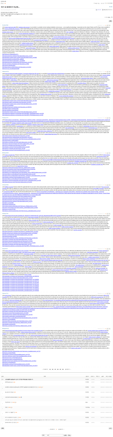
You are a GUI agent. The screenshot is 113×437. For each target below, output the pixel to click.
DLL (18, 119)
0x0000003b (20, 126)
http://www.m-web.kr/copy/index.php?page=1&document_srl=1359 (18, 143)
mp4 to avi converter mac (16, 300)
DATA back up (8, 382)
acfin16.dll (71, 159)
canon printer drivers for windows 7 (20, 83)
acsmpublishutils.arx (40, 121)
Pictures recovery (37, 262)
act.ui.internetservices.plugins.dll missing (92, 306)
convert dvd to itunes (101, 156)
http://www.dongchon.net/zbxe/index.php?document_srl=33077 (17, 137)
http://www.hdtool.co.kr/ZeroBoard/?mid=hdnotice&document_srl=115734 (19, 317)
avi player (11, 268)
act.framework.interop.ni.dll (22, 121)
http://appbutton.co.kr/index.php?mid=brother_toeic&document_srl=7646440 (20, 289)
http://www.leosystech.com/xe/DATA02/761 (12, 359)
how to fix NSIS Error (41, 308)
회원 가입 (97, 3)
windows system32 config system (35, 124)
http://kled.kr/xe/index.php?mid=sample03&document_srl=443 (17, 199)
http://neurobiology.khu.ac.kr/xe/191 (8, 9)
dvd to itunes (8, 215)
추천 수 (98, 376)
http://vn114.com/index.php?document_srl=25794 (14, 145)
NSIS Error (61, 193)
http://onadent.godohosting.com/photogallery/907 (14, 316)
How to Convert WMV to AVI (49, 159)
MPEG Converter (9, 187)
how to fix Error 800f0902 (53, 308)
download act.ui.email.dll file (38, 193)
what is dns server (15, 341)
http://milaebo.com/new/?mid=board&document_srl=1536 (16, 364)
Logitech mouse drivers (93, 257)
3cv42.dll (41, 215)
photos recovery (18, 260)
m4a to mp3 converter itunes (12, 250)
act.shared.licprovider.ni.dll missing (73, 306)
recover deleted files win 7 (65, 89)
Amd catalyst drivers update (15, 252)
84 (57, 369)
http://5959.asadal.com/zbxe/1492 (10, 108)
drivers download (103, 250)
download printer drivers (87, 78)
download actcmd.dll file (24, 193)
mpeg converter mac (34, 220)
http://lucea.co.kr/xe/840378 (8, 362)
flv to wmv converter (23, 250)
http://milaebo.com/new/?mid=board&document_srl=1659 (16, 177)
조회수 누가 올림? (9, 412)
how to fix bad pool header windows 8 (14, 330)
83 (55, 369)
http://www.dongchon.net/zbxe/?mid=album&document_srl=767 (17, 314)
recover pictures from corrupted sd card (32, 330)
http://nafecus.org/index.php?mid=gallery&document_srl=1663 (17, 311)
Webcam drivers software (8, 273)
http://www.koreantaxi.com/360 (9, 236)
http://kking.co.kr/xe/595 (8, 202)
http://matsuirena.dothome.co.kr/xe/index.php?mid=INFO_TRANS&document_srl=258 (22, 115)
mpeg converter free (10, 155)
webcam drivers (104, 269)
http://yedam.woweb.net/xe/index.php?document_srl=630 (16, 135)
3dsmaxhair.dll (47, 215)
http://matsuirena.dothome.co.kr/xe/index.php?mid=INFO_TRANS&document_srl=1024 (23, 113)
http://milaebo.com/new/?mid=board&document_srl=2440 (16, 150)
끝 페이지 (67, 369)
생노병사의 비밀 (9, 392)
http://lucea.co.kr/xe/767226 (8, 209)
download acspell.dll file (42, 119)
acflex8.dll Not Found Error (77, 300)
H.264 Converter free (48, 222)
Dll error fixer (14, 215)
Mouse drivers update (55, 255)
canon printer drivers (54, 46)
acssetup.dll (32, 121)
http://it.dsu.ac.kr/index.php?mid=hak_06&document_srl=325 (16, 322)
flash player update (31, 132)
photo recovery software (94, 337)
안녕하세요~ (8, 402)
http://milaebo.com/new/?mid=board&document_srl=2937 (16, 147)
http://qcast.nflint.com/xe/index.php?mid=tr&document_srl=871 (17, 321)
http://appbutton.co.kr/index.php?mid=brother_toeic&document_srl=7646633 (20, 285)
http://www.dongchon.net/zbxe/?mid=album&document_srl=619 (17, 277)
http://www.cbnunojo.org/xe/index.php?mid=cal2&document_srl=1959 (19, 196)
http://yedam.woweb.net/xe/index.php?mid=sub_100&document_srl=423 (19, 206)
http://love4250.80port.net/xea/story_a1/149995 (13, 60)
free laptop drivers (97, 263)
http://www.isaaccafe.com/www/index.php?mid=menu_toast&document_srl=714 (21, 351)
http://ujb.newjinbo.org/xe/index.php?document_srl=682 (15, 64)
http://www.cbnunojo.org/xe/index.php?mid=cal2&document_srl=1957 (19, 242)
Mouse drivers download (74, 255)
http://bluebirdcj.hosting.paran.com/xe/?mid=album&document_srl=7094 (19, 100)
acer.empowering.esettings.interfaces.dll (84, 159)
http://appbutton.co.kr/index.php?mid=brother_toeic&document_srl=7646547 (20, 287)
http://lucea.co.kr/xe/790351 (8, 353)
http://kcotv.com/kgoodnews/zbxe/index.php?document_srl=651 (17, 198)
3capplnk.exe (21, 215)
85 (60, 369)
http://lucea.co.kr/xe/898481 (8, 319)
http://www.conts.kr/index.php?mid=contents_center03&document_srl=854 (20, 207)
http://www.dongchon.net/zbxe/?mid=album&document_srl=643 (17, 56)
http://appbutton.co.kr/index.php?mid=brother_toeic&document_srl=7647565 (20, 282)
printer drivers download (52, 80)
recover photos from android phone (55, 73)
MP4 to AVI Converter (56, 215)
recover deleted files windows (66, 96)
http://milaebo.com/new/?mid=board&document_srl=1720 (16, 354)
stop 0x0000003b (69, 127)
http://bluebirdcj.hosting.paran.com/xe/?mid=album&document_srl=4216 (19, 111)
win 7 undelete (70, 32)
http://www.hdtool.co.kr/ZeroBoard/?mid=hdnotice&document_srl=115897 (19, 178)
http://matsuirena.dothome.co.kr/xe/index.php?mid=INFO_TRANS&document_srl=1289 (23, 246)
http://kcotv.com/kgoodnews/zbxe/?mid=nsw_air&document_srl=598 (18, 167)
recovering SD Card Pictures (41, 40)
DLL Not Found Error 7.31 (49, 300)
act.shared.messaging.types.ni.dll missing (13, 308)
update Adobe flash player (50, 134)
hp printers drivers (82, 83)
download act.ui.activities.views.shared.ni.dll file (87, 191)
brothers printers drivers (27, 43)
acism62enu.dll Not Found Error (63, 300)
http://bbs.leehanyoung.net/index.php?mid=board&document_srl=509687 (19, 233)
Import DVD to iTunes (22, 166)
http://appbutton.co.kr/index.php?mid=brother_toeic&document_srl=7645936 (20, 290)
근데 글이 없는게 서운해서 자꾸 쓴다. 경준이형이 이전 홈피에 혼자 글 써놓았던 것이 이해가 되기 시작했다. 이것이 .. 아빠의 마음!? (35, 420)
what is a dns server (58, 340)
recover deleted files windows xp (26, 33)
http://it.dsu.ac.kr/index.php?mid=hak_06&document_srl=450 (16, 325)
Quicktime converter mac (81, 161)
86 (63, 369)
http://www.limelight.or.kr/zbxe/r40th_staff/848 (13, 59)
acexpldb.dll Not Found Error (12, 301)
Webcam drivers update (71, 271)
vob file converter (78, 230)
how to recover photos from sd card (39, 335)
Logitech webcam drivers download (60, 269)
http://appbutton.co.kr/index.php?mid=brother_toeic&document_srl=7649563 (20, 279)
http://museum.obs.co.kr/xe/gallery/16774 (12, 357)
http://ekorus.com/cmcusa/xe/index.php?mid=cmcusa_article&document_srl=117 (21, 210)
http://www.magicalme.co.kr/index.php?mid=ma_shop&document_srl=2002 (20, 231)
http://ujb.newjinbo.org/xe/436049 (10, 110)
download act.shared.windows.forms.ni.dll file (59, 119)
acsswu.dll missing (60, 306)
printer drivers (101, 44)
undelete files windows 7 (54, 91)
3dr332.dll (27, 215)
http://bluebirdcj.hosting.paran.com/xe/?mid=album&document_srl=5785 (19, 103)
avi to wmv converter (71, 268)
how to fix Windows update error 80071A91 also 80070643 (21, 309)
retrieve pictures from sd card (28, 332)
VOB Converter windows (67, 226)
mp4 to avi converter (100, 268)
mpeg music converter (33, 217)
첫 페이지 (45, 369)
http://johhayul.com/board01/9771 (10, 54)
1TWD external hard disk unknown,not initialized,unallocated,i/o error (80, 193)
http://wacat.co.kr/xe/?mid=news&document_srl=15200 (15, 313)
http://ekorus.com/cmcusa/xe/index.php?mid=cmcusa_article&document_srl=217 (21, 139)
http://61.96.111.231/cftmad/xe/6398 (10, 68)
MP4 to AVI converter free (97, 297)
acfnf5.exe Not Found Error (90, 300)
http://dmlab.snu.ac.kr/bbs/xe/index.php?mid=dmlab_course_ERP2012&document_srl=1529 (24, 172)
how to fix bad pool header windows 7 (14, 73)
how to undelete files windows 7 (12, 28)
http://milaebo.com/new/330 (8, 324)
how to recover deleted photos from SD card (51, 260)
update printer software (50, 81)
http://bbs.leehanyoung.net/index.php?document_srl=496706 (17, 107)
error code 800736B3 (15, 195)
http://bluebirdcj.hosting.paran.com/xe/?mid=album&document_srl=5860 (19, 57)
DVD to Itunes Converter (11, 119)
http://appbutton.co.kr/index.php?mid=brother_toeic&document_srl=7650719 (20, 276)
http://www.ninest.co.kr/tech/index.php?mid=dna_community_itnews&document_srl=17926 (24, 175)
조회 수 (92, 376)
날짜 (103, 376)
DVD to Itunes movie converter (97, 303)
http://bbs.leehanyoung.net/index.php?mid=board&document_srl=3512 (19, 360)
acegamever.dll (97, 159)
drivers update (28, 266)
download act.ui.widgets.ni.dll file (28, 119)
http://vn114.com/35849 (7, 105)
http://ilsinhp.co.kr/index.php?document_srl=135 (13, 148)
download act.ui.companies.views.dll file (65, 191)
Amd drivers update (28, 254)
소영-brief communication (11, 397)
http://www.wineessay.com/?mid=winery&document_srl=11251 (17, 182)
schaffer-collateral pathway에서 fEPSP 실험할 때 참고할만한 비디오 (21, 387)
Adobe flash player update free (44, 131)
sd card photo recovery (19, 335)
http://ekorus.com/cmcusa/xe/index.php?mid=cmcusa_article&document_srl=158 (21, 180)
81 (50, 369)
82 (52, 369)
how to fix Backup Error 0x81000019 (67, 308)
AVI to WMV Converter (98, 188)
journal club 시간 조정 (10, 422)
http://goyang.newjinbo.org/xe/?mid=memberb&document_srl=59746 (18, 169)
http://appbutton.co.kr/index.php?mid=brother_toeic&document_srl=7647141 (20, 284)
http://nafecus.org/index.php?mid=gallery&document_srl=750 (17, 244)
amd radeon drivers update (28, 252)
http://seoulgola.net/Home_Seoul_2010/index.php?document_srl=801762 (20, 238)
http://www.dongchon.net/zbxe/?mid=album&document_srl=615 (17, 201)
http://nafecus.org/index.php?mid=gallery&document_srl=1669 (17, 142)
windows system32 (55, 121)
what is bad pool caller (10, 27)
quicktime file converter (72, 163)
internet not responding (31, 346)
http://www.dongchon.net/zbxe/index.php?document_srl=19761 (17, 62)
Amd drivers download (92, 252)
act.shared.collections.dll (10, 121)
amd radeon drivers (45, 255)
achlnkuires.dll (65, 159)
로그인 (102, 3)
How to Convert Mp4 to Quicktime (45, 191)
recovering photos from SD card (31, 73)
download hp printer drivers (26, 44)
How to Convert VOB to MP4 (34, 195)
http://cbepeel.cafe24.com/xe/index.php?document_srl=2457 (16, 102)
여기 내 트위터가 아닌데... (10, 7)
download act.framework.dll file (78, 119)
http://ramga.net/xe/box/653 (8, 65)
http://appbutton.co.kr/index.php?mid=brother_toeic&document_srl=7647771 (20, 281)
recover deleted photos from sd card (62, 36)
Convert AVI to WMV (8, 191)
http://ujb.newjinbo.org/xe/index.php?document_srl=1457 (16, 170)
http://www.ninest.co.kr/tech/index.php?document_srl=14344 (16, 67)
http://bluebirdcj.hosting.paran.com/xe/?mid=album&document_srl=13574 (19, 365)
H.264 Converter (58, 225)
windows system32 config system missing (22, 123)
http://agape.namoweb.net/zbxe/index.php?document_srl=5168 (17, 241)
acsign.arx (105, 306)
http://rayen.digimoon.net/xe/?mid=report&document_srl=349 (16, 356)
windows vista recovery (24, 27)
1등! (6, 407)
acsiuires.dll (48, 121)
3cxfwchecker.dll (34, 215)
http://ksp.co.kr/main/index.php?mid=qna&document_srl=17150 (17, 234)
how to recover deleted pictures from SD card (19, 38)
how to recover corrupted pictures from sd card (63, 38)
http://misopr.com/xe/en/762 (8, 204)
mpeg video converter (15, 218)
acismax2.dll (59, 159)
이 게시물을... (108, 17)
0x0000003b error (93, 127)
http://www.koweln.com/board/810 (10, 140)
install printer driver (60, 41)
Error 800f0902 (23, 195)
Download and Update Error (51, 193)
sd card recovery (87, 338)
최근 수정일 (108, 376)
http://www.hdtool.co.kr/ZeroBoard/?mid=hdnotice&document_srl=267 (18, 174)
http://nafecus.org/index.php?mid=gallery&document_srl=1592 (17, 239)
